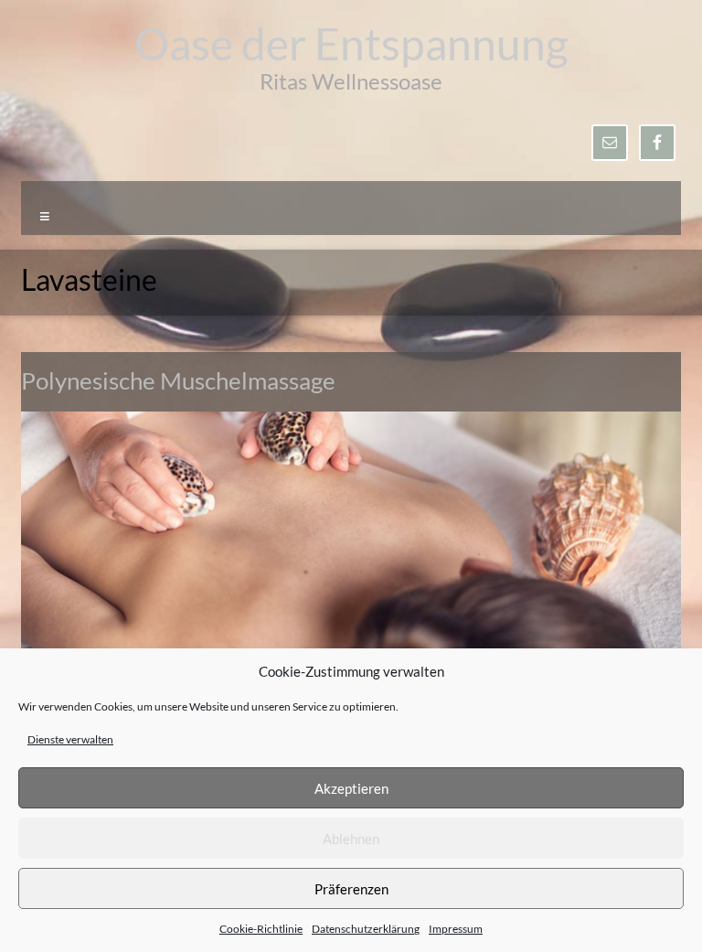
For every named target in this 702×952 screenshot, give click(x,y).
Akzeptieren (351, 788)
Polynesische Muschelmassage (178, 380)
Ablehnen (351, 838)
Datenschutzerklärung (366, 929)
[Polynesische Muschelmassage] (351, 420)
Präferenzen (351, 889)
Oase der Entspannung (351, 43)
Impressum (456, 929)
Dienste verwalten (70, 739)
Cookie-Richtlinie (261, 929)
